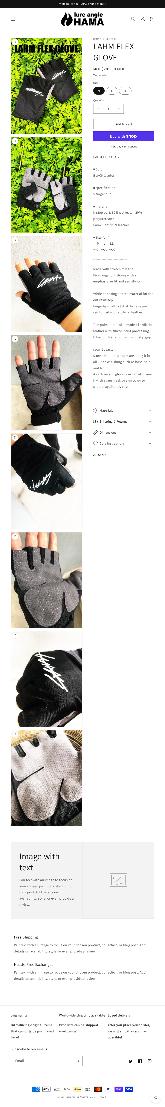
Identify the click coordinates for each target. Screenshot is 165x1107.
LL (125, 91)
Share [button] (102, 455)
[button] (13, 19)
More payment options (124, 146)
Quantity (98, 100)
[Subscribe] (77, 1061)
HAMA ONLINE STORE (76, 1097)
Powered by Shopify (97, 1097)
